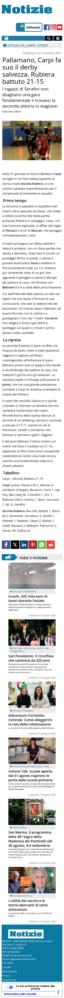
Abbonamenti (9, 971)
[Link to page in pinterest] (33, 544)
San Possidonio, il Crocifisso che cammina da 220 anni (31, 658)
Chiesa (23, 827)
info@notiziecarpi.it (21, 955)
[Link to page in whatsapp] (42, 544)
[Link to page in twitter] (15, 544)
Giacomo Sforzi (11, 111)
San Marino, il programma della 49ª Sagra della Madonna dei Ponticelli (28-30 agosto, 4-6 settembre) (30, 839)
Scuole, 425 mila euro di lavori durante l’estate (27, 598)
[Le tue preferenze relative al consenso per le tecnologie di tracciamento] (58, 992)
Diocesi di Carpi (43, 941)
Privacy (6, 975)
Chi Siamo (7, 962)
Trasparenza (9, 979)
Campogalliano (33, 766)
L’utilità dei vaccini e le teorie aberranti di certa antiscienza (28, 905)
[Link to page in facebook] (6, 544)
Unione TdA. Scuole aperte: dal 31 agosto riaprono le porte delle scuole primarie (30, 775)
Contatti (6, 967)
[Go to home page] (6, 38)
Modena (28, 710)
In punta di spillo (22, 895)
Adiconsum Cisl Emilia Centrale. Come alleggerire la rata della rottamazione (30, 719)
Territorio (30, 591)
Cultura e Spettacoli (24, 648)
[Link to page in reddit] (50, 544)
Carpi (46, 766)
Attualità (17, 591)
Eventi (40, 648)
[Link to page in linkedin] (24, 544)
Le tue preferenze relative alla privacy (35, 987)
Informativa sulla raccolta (20, 994)
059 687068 (13, 951)
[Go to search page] (49, 38)
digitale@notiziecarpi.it (23, 959)
